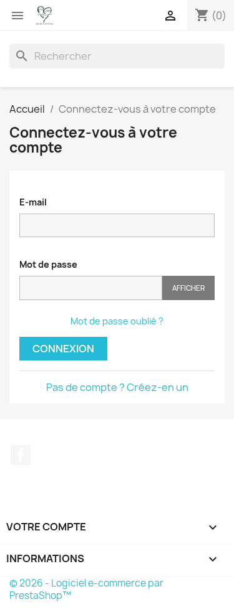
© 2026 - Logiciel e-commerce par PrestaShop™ (86, 589)
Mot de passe (48, 264)
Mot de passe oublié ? (117, 321)
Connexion (63, 348)
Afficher (188, 288)
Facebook (21, 455)
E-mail (33, 202)
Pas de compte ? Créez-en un (117, 387)
